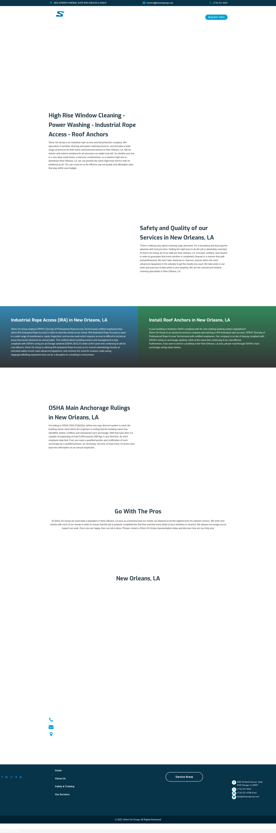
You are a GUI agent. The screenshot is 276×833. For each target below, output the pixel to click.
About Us (60, 778)
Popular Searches (10, 831)
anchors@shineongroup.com (160, 3)
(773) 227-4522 (220, 3)
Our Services (62, 794)
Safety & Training (64, 786)
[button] (184, 777)
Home (58, 770)
